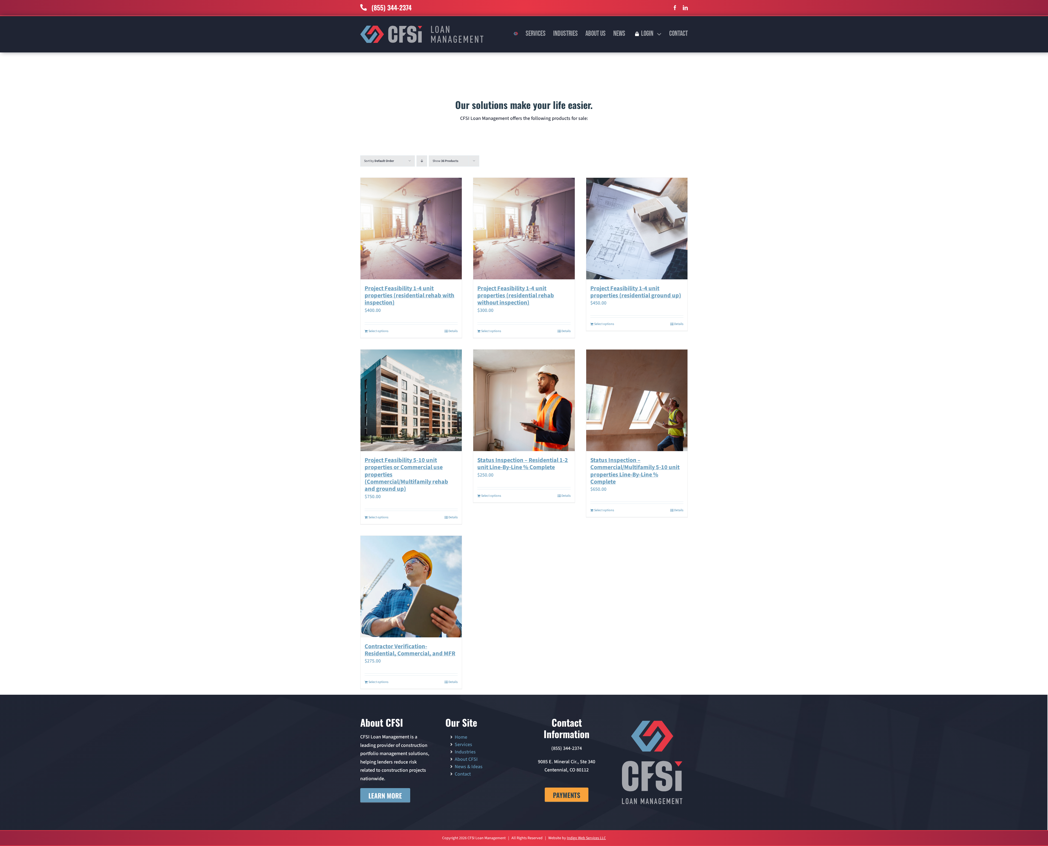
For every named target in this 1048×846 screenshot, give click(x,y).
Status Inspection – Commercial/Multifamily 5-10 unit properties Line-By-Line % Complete (635, 471)
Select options (378, 331)
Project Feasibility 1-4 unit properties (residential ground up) (635, 292)
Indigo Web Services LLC (586, 838)
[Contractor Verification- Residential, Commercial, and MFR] (411, 586)
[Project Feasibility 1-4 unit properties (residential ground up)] (636, 228)
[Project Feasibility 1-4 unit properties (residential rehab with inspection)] (411, 228)
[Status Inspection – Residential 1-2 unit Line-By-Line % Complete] (523, 400)
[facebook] (674, 7)
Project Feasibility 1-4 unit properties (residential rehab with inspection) (409, 295)
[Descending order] (421, 161)
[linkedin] (685, 7)
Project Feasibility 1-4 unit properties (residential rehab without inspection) (515, 295)
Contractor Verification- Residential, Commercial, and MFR (410, 650)
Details (453, 331)
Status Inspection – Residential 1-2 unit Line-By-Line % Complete (522, 464)
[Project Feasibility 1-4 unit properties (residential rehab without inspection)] (523, 228)
